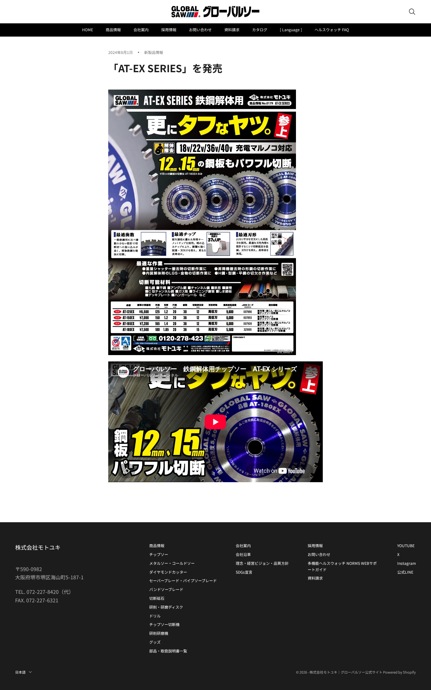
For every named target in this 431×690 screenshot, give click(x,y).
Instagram (406, 563)
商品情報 (113, 29)
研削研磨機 (158, 633)
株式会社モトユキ (38, 547)
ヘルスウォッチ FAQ (332, 29)
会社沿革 (243, 554)
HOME (87, 29)
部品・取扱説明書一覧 (168, 650)
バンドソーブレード (166, 589)
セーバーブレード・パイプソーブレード (183, 580)
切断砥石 (156, 598)
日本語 (20, 672)
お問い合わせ (200, 29)
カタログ (259, 29)
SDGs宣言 (244, 572)
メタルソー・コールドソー (172, 563)
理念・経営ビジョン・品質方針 (262, 563)
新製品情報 (153, 52)
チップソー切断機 (164, 624)
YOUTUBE (406, 545)
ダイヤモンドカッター (168, 572)
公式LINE (405, 572)
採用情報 (168, 29)
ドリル (155, 615)
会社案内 (141, 29)
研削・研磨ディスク (166, 607)
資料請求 (231, 29)
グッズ (155, 642)
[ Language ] (291, 29)
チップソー (158, 554)
